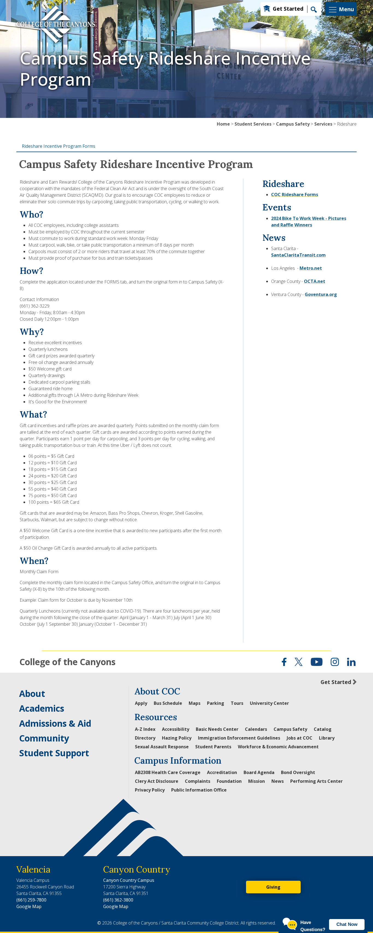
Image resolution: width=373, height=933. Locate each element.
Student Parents (213, 747)
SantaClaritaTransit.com (298, 255)
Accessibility (175, 729)
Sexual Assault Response (162, 747)
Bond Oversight (298, 772)
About (32, 693)
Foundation (229, 781)
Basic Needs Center (217, 729)
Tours (237, 703)
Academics (41, 708)
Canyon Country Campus (128, 880)
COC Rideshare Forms (294, 195)
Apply (141, 703)
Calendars (256, 729)
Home (223, 124)
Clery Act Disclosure (156, 781)
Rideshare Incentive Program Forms (58, 146)
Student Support (54, 753)
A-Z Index (145, 729)
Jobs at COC (299, 738)
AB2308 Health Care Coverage (167, 772)
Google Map (29, 906)
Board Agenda (259, 772)
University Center (269, 703)
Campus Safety (293, 124)
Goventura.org (321, 294)
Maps (194, 703)
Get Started (288, 8)
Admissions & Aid (55, 723)
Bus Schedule (168, 703)
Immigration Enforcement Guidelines (239, 738)
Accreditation (222, 772)
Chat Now (346, 924)
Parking (215, 703)
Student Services (253, 124)
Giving (273, 887)
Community (44, 738)
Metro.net (311, 268)
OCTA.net (314, 281)
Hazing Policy (176, 738)
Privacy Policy (150, 790)
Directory (145, 738)
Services (323, 124)
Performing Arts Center (316, 781)
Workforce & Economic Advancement (278, 747)
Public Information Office (199, 790)
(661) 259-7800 (31, 900)
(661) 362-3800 (118, 900)
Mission (256, 781)
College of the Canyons (67, 662)
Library (326, 738)
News (277, 781)
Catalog (322, 729)
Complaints (197, 781)
